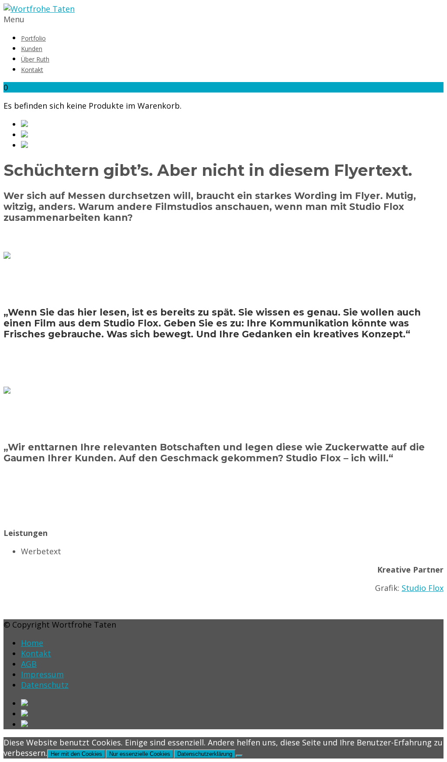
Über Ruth (35, 59)
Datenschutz (45, 685)
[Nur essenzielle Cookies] (239, 756)
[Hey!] (232, 124)
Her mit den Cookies (76, 754)
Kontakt (32, 69)
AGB (29, 664)
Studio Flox (423, 588)
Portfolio (33, 38)
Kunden (31, 49)
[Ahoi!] (232, 134)
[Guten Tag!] (232, 145)
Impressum (42, 674)
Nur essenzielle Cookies (139, 754)
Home (32, 643)
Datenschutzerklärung (204, 754)
